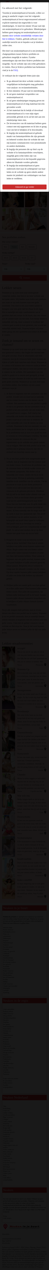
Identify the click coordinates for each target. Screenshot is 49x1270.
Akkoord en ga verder (24, 187)
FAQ (15, 70)
